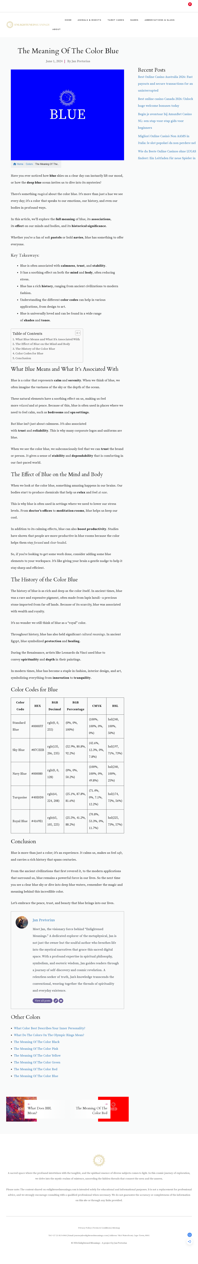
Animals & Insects (89, 20)
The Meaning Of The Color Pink (36, 1049)
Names (134, 20)
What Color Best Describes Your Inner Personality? (49, 1028)
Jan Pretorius (81, 61)
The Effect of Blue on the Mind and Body (42, 344)
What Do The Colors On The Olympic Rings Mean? (49, 1035)
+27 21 (55, 1235)
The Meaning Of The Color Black (37, 1042)
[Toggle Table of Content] (76, 333)
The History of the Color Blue (35, 349)
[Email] (61, 1000)
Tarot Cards (116, 20)
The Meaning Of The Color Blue (36, 1076)
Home (68, 20)
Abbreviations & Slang (160, 20)
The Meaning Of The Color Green (37, 1062)
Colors (29, 164)
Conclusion (23, 358)
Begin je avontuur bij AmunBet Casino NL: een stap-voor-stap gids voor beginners (165, 121)
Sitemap (116, 1228)
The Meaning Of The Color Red (35, 1069)
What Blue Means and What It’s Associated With (47, 339)
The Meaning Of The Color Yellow (37, 1056)
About (56, 29)
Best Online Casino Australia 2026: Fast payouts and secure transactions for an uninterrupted (165, 84)
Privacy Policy (84, 1228)
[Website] (56, 1000)
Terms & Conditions (102, 1228)
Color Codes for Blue (29, 353)
